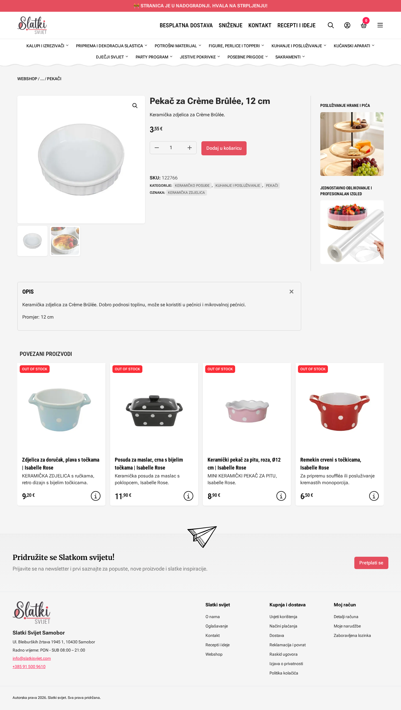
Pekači (54, 78)
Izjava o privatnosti (286, 663)
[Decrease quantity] (157, 148)
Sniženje (230, 25)
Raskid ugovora (283, 654)
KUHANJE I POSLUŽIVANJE (237, 186)
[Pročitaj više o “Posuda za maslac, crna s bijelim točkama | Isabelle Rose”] (188, 496)
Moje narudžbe (347, 626)
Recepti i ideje (296, 25)
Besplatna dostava (186, 25)
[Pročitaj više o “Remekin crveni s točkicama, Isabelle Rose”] (374, 496)
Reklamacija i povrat (287, 644)
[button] (135, 105)
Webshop (27, 78)
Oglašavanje (216, 626)
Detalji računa (346, 616)
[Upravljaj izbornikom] (380, 25)
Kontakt (260, 25)
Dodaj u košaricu (224, 148)
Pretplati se (371, 563)
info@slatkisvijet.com (32, 658)
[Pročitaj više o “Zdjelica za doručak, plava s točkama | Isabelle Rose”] (95, 496)
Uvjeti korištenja (283, 616)
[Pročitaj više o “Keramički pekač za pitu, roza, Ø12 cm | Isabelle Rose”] (281, 496)
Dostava (276, 635)
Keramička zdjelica (186, 193)
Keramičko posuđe (192, 186)
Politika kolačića (283, 673)
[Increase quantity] (190, 148)
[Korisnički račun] (347, 25)
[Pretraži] (330, 25)
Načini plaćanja (283, 626)
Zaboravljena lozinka (352, 635)
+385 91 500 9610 (29, 666)
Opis (28, 291)
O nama (212, 616)
